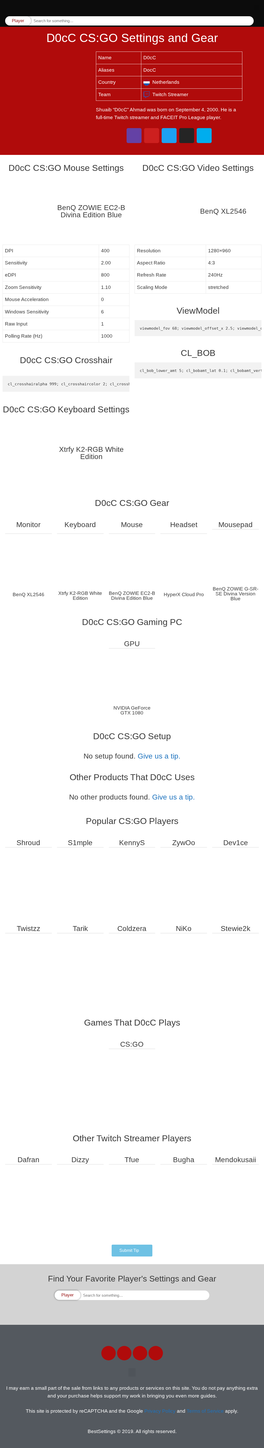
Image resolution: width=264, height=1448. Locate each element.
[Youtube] (155, 1353)
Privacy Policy (160, 1411)
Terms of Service (205, 1411)
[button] (256, 8)
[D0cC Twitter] (169, 135)
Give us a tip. (159, 756)
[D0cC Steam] (204, 135)
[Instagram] (140, 1353)
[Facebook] (108, 1353)
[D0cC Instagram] (186, 135)
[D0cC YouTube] (151, 135)
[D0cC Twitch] (134, 135)
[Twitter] (124, 1353)
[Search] (249, 21)
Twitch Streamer (170, 94)
